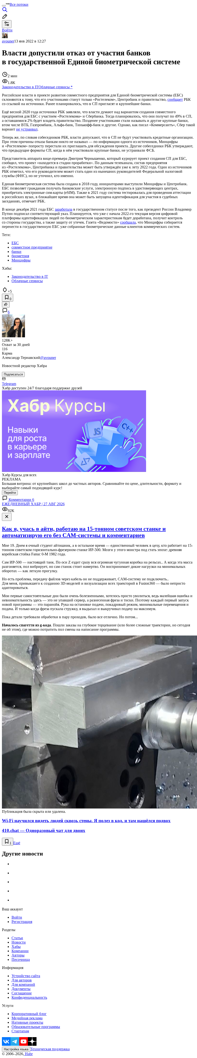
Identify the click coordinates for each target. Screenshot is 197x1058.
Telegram (9, 384)
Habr (28, 1054)
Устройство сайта (26, 976)
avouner (8, 41)
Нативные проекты (27, 1022)
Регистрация (22, 922)
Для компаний (23, 984)
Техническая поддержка (50, 1049)
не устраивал (26, 129)
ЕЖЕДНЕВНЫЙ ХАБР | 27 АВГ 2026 (33, 504)
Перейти (10, 492)
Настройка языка (16, 1049)
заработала (63, 209)
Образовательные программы (36, 1027)
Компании (20, 951)
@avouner (48, 358)
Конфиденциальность (29, 997)
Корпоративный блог (29, 1014)
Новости (19, 942)
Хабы (16, 947)
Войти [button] (7, 30)
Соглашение (22, 993)
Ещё (16, 843)
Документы (21, 989)
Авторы (18, 955)
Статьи (17, 938)
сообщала (128, 222)
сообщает (175, 99)
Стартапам (20, 1031)
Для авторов (22, 980)
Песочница (21, 959)
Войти (17, 917)
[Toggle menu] (4, 5)
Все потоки (19, 4)
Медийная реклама (27, 1018)
